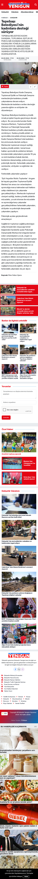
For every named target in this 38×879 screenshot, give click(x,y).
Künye (28, 696)
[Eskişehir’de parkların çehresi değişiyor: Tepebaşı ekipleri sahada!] (28, 349)
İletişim (20, 696)
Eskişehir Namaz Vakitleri (12, 680)
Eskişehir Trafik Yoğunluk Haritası (14, 682)
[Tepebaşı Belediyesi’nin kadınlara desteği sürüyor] (19, 73)
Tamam (26, 876)
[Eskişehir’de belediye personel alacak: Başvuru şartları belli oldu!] (10, 328)
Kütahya (23, 701)
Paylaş (6, 86)
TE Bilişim (24, 720)
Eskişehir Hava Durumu (11, 677)
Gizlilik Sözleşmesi (9, 696)
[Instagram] (22, 669)
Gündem (14, 12)
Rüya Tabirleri (7, 703)
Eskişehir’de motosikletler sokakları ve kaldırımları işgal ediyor (26, 338)
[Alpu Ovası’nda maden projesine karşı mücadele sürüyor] (28, 369)
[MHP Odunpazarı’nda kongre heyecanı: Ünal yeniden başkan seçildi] (10, 369)
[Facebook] (15, 669)
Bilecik (27, 699)
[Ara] (36, 5)
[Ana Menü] (2, 5)
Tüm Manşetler (9, 686)
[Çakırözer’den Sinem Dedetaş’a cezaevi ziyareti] (10, 349)
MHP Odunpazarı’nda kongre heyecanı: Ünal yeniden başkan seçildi (10, 376)
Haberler (4, 17)
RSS (5, 713)
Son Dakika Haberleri (11, 689)
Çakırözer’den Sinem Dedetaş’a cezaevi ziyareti (9, 357)
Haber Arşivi (8, 691)
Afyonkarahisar (27, 12)
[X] (19, 669)
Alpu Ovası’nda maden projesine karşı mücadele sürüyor (28, 376)
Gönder (6, 417)
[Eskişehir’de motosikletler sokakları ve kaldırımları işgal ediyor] (28, 328)
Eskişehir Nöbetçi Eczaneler (13, 675)
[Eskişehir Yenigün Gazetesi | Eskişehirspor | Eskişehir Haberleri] (18, 5)
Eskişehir (5, 12)
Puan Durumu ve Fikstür (11, 684)
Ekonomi (6, 701)
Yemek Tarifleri (20, 703)
